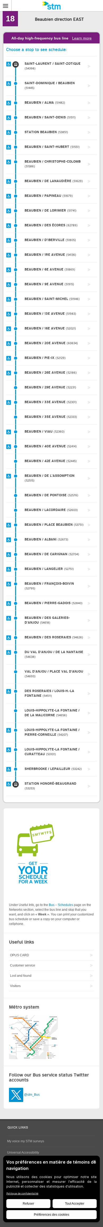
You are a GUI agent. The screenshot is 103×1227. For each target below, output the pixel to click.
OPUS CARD (19, 955)
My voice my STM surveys (25, 1141)
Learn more (82, 38)
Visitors (15, 986)
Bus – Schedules (61, 905)
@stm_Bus (32, 1094)
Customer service (22, 965)
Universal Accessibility (23, 1152)
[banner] (51, 5)
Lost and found (20, 976)
